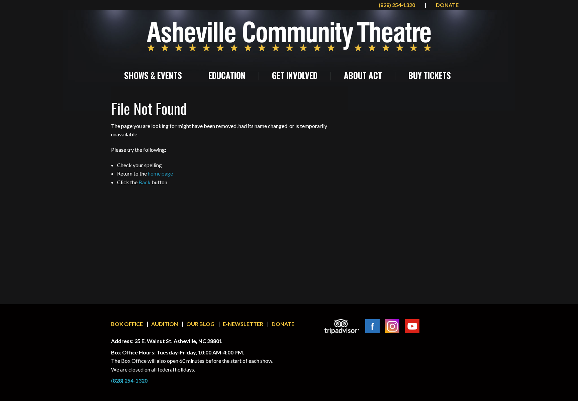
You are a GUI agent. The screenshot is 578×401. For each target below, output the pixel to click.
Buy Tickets (429, 75)
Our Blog (200, 324)
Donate (283, 324)
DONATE (447, 5)
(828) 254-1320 (397, 5)
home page (160, 173)
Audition (164, 324)
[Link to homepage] (289, 36)
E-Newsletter (243, 324)
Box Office (127, 324)
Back (144, 182)
